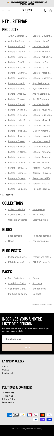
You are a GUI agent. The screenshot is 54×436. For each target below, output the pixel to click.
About (5, 366)
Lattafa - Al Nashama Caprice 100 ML (27, 152)
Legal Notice (8, 402)
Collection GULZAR (18, 214)
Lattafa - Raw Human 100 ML (23, 136)
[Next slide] (51, 3)
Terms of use (8, 392)
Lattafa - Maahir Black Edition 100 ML (27, 83)
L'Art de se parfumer (18, 262)
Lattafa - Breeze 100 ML (20, 67)
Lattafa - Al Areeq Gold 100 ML (24, 157)
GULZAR (22, 429)
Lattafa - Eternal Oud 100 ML (22, 104)
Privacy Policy (8, 399)
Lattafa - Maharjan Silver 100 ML (24, 125)
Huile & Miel (39, 214)
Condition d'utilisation (19, 283)
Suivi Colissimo (16, 278)
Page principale (41, 241)
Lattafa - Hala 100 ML (19, 120)
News (11, 241)
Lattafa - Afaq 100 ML (19, 93)
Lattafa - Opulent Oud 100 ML (23, 178)
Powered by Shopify (34, 429)
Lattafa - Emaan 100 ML (20, 141)
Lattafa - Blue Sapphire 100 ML (24, 130)
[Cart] (51, 11)
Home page (39, 209)
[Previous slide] (3, 3)
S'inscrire (27, 347)
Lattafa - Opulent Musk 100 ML (23, 188)
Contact (37, 278)
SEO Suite (48, 304)
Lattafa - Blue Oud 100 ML (21, 183)
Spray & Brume (40, 219)
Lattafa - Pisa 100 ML (19, 62)
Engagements (15, 235)
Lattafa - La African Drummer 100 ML (27, 162)
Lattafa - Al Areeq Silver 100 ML (24, 115)
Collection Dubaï (16, 209)
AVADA (42, 304)
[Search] (9, 11)
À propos (37, 283)
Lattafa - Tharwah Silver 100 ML (24, 99)
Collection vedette (17, 219)
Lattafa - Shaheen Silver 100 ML (24, 88)
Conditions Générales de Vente (24, 288)
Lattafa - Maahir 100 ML (20, 78)
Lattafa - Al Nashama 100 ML (23, 146)
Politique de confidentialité (22, 293)
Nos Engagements (42, 235)
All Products (7, 195)
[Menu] (3, 11)
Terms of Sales (9, 396)
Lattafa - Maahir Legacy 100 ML (24, 72)
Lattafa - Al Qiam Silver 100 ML (24, 109)
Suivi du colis (8, 373)
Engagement (39, 288)
